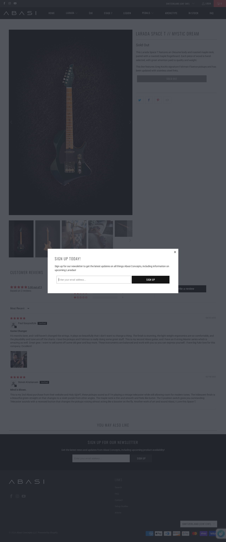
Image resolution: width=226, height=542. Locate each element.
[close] (175, 252)
